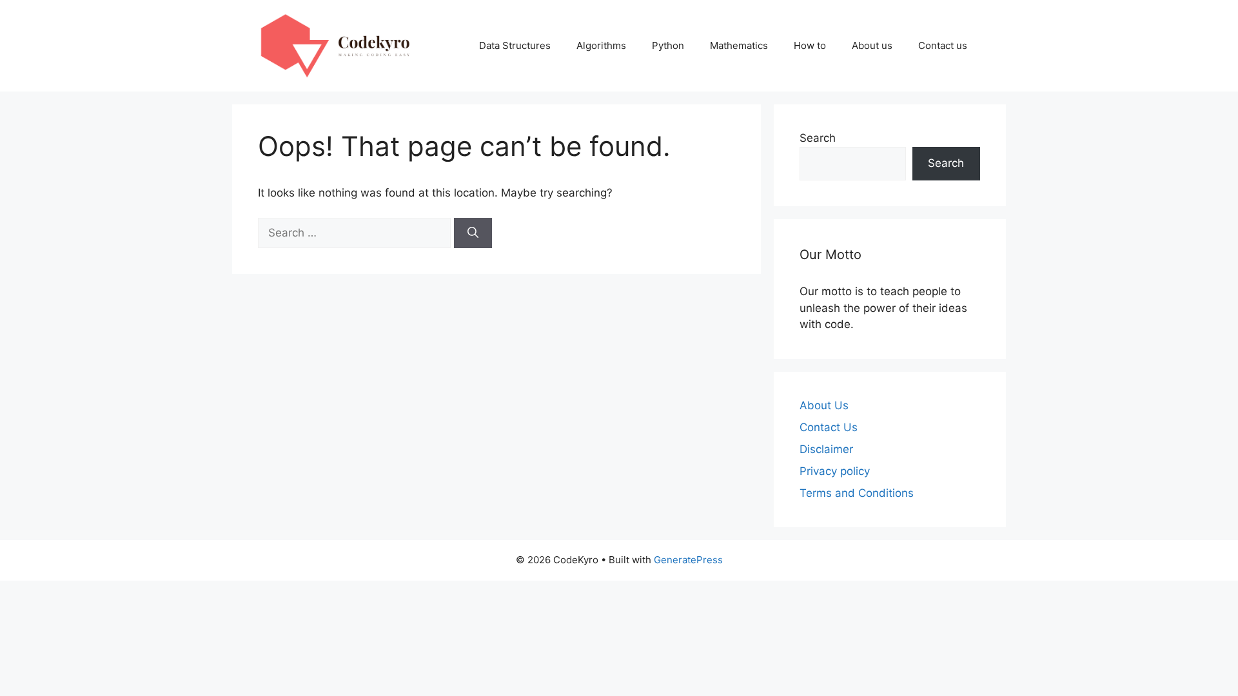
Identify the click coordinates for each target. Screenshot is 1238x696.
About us (872, 45)
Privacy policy (835, 471)
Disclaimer (826, 449)
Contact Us (829, 427)
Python (668, 45)
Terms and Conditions (857, 493)
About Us (824, 405)
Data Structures (515, 45)
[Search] (473, 233)
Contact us (942, 45)
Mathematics (739, 45)
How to (810, 45)
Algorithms (601, 45)
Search (818, 137)
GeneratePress (688, 560)
